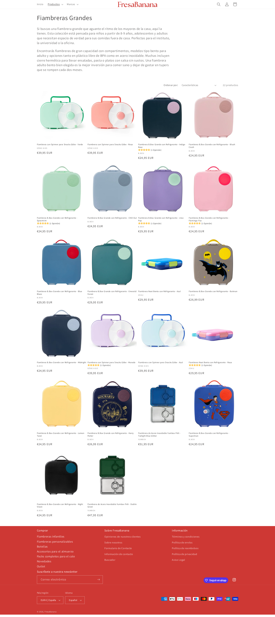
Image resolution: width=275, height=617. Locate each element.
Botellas (42, 546)
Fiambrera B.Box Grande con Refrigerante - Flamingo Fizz (209, 219)
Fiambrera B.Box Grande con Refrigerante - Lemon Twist (60, 434)
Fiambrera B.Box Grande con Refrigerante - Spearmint (57, 219)
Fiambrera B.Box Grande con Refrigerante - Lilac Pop (161, 219)
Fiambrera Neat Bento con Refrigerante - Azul (159, 291)
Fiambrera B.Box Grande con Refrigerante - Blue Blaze (59, 292)
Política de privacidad (184, 554)
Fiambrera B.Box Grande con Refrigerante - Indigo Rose (161, 145)
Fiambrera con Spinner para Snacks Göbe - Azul (160, 362)
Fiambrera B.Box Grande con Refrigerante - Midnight (61, 362)
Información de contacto (118, 554)
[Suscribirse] (99, 579)
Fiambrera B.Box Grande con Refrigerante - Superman (209, 434)
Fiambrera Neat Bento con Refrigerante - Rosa (210, 362)
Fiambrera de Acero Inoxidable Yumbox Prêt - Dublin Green (112, 505)
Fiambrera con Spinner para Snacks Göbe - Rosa (110, 144)
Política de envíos (182, 542)
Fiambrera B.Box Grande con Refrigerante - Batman (213, 291)
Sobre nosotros (113, 542)
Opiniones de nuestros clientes (122, 536)
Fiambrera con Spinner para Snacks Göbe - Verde (60, 144)
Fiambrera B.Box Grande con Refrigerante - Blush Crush (212, 145)
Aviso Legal (178, 560)
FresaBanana (50, 611)
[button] (55, 4)
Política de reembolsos (185, 548)
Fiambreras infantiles (51, 536)
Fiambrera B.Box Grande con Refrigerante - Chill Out (112, 218)
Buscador (109, 560)
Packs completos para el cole (56, 556)
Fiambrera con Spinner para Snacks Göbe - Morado (111, 362)
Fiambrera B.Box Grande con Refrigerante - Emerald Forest (112, 292)
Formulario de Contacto (118, 548)
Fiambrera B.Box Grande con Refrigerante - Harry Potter (111, 434)
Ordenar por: (171, 85)
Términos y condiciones (185, 536)
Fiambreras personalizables (55, 541)
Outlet (41, 566)
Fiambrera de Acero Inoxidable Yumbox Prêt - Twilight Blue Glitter (159, 434)
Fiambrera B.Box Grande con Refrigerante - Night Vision (60, 505)
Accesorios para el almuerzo (55, 551)
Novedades (44, 561)
